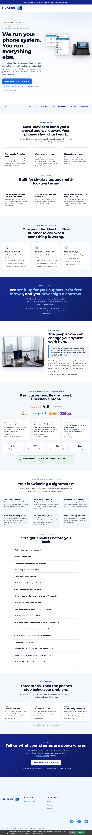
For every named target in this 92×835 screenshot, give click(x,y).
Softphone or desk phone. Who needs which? (33, 609)
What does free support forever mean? (31, 563)
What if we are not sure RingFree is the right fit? (34, 649)
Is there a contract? (23, 556)
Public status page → (79, 449)
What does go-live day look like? (28, 583)
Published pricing (38, 725)
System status (55, 725)
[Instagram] (79, 821)
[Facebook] (72, 821)
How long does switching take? (28, 570)
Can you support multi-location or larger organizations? (37, 622)
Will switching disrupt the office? (28, 589)
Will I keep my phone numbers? (28, 550)
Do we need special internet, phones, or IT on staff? (36, 596)
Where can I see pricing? (25, 642)
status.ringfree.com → (66, 461)
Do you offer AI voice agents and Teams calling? (34, 655)
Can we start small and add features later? (32, 629)
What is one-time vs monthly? (27, 616)
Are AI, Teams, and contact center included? (33, 635)
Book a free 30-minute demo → (17, 81)
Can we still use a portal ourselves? (29, 603)
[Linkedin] (86, 821)
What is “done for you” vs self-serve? (30, 662)
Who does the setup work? (26, 576)
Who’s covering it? (56, 308)
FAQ (47, 725)
